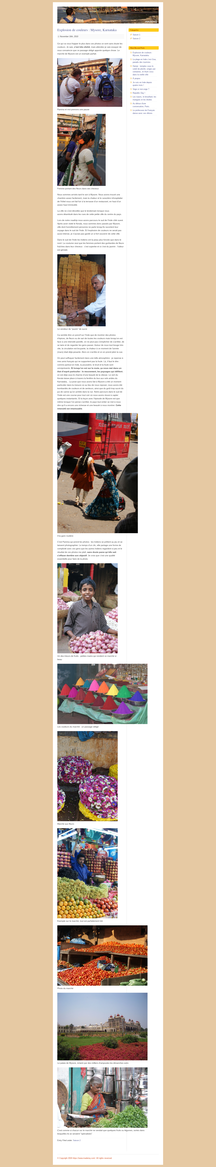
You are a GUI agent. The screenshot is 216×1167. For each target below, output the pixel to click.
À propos (136, 78)
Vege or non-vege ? (141, 89)
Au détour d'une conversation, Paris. (141, 104)
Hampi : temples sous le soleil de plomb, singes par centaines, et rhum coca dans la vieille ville (144, 70)
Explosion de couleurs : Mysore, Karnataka (87, 30)
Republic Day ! (139, 93)
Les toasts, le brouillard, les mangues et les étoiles (144, 98)
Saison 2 (77, 1140)
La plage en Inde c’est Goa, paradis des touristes (144, 60)
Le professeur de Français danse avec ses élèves (144, 111)
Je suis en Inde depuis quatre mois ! (142, 83)
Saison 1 (136, 35)
